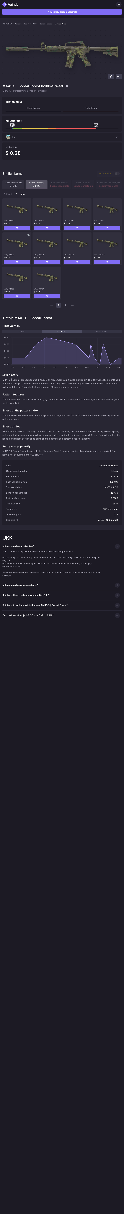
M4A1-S (33, 24)
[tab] (22, 331)
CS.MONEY (7, 24)
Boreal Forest (46, 24)
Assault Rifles (21, 24)
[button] (62, 137)
